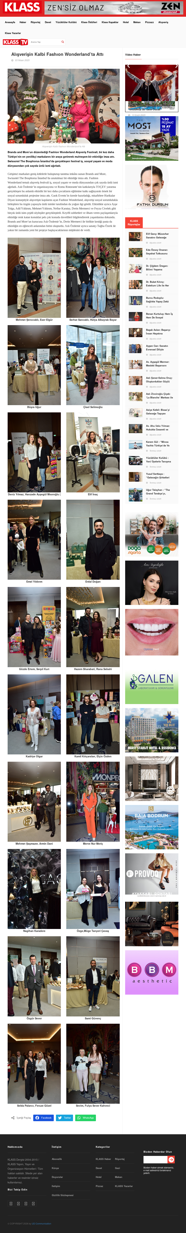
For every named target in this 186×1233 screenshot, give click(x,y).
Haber (23, 22)
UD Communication (41, 1223)
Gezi (117, 1168)
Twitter (67, 1117)
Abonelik (57, 1159)
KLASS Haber (103, 1159)
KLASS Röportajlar (134, 222)
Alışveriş (163, 22)
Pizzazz (149, 22)
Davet (48, 22)
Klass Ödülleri (89, 22)
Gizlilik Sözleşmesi (63, 1195)
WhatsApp (88, 1117)
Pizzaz (99, 1186)
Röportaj (35, 22)
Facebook (46, 1117)
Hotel (126, 22)
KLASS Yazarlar (124, 1186)
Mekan (137, 22)
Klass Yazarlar (13, 33)
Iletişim (56, 1186)
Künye (55, 1168)
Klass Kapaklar (110, 22)
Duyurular (57, 1177)
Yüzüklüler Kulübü (66, 22)
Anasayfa (10, 22)
